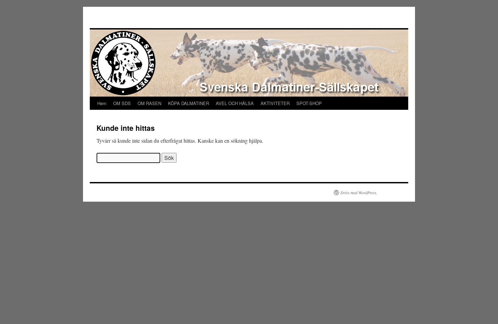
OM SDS (122, 103)
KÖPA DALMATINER (188, 103)
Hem (101, 103)
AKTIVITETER (275, 103)
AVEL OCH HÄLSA (235, 103)
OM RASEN (149, 103)
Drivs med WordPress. (358, 192)
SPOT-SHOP (309, 103)
